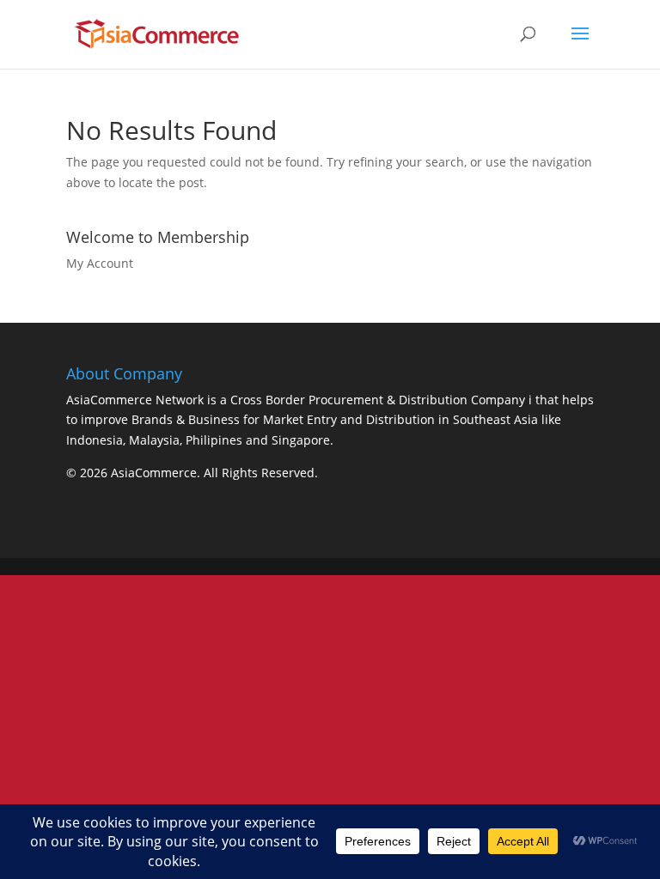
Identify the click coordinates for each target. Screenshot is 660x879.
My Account (99, 263)
